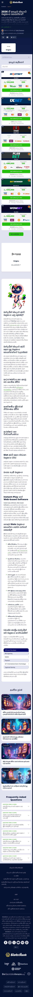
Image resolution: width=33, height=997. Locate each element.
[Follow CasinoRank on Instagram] (10, 942)
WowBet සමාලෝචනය (16, 227)
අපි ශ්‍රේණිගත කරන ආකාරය (16, 909)
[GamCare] (23, 964)
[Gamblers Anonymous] (13, 964)
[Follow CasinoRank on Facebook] (5, 942)
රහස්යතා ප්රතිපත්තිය (16, 902)
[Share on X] (3, 37)
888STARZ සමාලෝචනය (16, 148)
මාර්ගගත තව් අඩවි (14, 325)
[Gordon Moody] (16, 968)
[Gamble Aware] (13, 973)
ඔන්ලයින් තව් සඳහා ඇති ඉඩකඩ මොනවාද (16, 879)
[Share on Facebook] (7, 37)
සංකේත (16, 876)
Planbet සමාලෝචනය (16, 174)
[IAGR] (7, 964)
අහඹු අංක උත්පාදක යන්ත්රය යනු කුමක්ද (16, 887)
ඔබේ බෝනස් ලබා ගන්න (16, 90)
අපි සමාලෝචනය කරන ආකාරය (16, 906)
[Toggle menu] (2, 2)
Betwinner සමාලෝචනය (16, 200)
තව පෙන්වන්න (15, 234)
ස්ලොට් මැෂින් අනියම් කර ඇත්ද (16, 873)
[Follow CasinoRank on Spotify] (22, 942)
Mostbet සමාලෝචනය (16, 93)
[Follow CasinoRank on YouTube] (18, 942)
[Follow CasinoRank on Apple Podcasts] (27, 942)
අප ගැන (16, 899)
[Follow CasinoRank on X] (14, 942)
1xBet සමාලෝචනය (16, 121)
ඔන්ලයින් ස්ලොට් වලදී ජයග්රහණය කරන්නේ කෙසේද (15, 883)
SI (15, 947)
